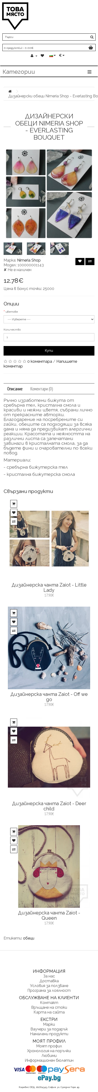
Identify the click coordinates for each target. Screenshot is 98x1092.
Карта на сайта (49, 1012)
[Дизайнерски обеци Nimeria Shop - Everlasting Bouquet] (49, 193)
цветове (11, 311)
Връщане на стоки (49, 1007)
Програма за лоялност (49, 990)
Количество (12, 329)
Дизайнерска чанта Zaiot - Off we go (49, 696)
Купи (49, 350)
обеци (28, 938)
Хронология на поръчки (49, 1051)
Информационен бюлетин (49, 1060)
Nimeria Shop (29, 260)
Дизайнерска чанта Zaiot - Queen (49, 915)
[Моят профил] (34, 56)
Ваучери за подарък (49, 1029)
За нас (49, 976)
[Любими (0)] (43, 56)
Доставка (49, 981)
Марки (49, 1024)
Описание (15, 389)
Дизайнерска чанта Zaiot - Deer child (49, 806)
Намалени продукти (49, 1034)
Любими (49, 1055)
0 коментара (39, 361)
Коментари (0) (41, 389)
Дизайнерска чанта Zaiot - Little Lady (49, 587)
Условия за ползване (49, 985)
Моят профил (49, 1046)
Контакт (49, 1002)
